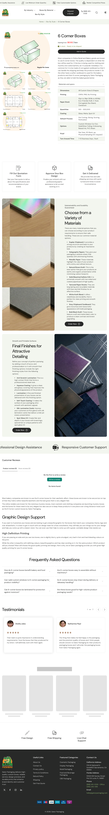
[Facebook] (10, 790)
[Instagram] (15, 790)
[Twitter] (4, 790)
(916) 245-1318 (92, 787)
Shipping (36, 780)
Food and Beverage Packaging (67, 774)
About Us (36, 762)
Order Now (72, 324)
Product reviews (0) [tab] (10, 468)
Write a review (54, 479)
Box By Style (51, 22)
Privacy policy (38, 769)
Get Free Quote (39, 783)
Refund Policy (38, 776)
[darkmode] (104, 12)
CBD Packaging (65, 779)
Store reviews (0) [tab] (24, 468)
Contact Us (37, 766)
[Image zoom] (26, 50)
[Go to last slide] (98, 609)
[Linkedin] (21, 790)
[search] (96, 12)
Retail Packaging (66, 769)
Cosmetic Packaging (67, 762)
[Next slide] (104, 609)
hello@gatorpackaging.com (97, 793)
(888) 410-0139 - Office (96, 784)
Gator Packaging (57, 812)
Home (41, 22)
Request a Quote (70, 12)
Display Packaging (67, 766)
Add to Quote (81, 51)
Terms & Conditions (40, 773)
